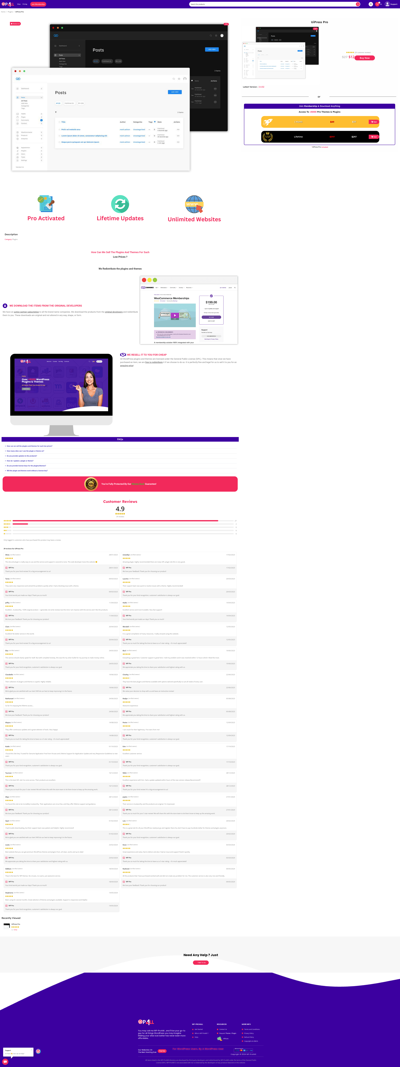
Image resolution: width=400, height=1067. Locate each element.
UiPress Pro (15, 924)
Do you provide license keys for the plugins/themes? (26, 466)
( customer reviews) (363, 52)
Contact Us (223, 1029)
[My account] (371, 4)
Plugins (10, 12)
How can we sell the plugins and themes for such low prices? (29, 446)
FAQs (196, 1037)
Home (3, 12)
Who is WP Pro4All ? (201, 1033)
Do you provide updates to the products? (22, 456)
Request (227, 1033)
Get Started (199, 1029)
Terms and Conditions (252, 1029)
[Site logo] (8, 4)
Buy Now (365, 57)
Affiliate (225, 1039)
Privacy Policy (249, 1033)
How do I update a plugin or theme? (20, 461)
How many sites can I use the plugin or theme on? (25, 451)
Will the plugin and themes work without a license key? (27, 471)
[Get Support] (391, 4)
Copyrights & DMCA (251, 1041)
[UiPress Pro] (6, 926)
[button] (15, 24)
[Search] (358, 4)
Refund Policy (249, 1037)
